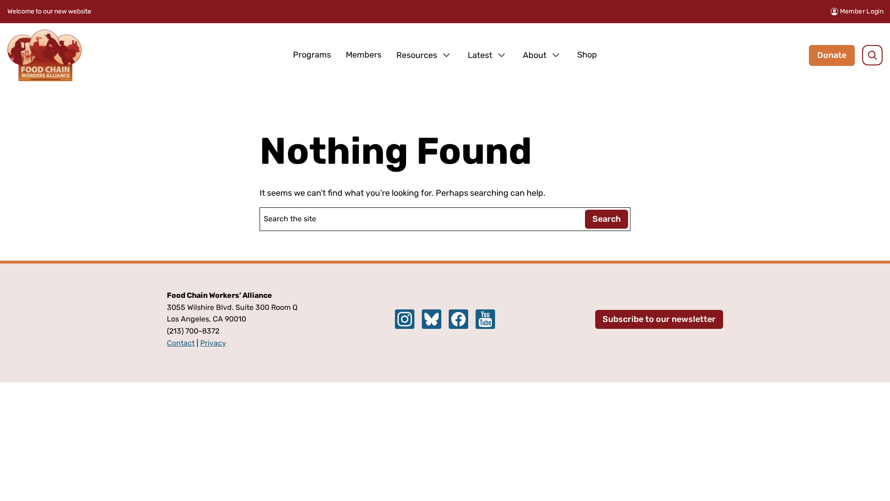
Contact (181, 343)
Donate (831, 55)
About (535, 55)
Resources (416, 55)
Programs (312, 55)
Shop (587, 55)
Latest (480, 55)
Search (606, 219)
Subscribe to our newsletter (659, 319)
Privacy (213, 343)
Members (363, 55)
